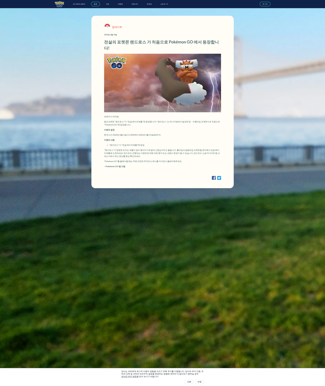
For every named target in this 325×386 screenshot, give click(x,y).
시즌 (107, 4)
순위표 (149, 4)
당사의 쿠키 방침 (129, 376)
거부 (189, 382)
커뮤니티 (135, 4)
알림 (95, 4)
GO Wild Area (79, 4)
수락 (199, 382)
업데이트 (117, 26)
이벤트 (120, 4)
